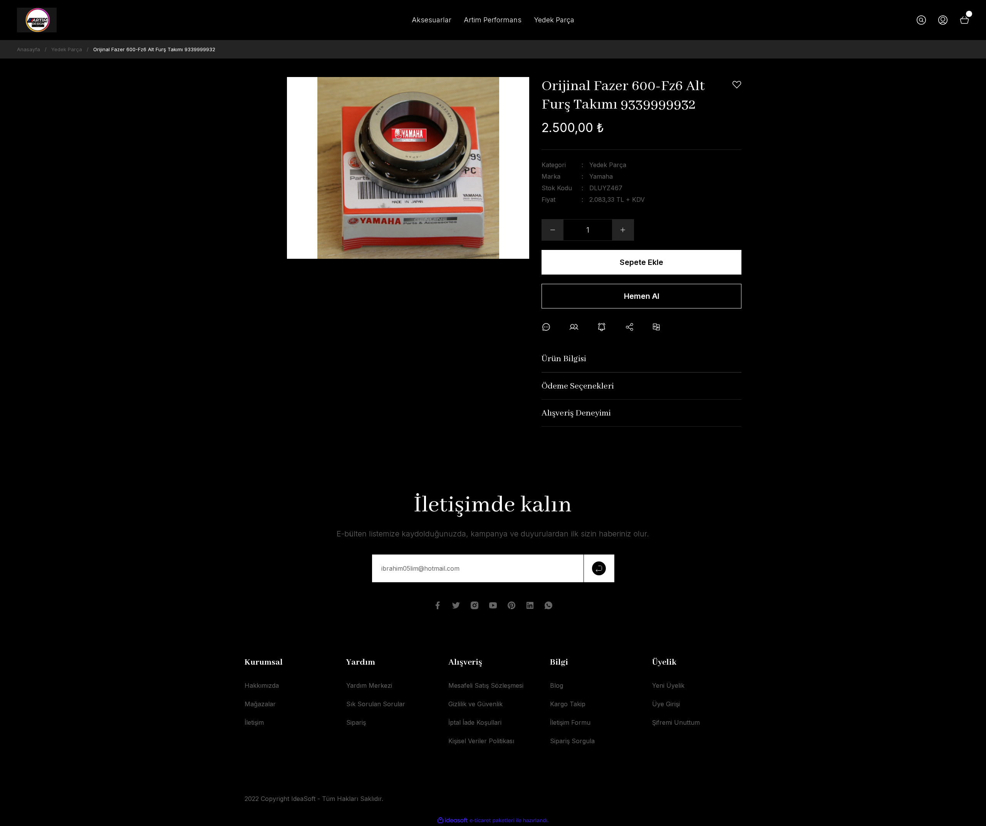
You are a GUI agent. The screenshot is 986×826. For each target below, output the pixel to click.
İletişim (254, 722)
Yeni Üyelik (668, 685)
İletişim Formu (570, 722)
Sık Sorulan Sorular (375, 704)
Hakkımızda (262, 685)
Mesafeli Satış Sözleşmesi (485, 685)
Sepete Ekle (641, 262)
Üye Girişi (666, 704)
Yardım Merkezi (369, 685)
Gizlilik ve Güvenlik (475, 704)
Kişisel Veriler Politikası (481, 741)
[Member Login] (942, 20)
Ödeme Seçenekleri (578, 386)
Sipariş (356, 722)
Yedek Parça (607, 165)
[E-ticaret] (492, 820)
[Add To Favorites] (736, 84)
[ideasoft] (452, 820)
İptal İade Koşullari (474, 722)
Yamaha (601, 176)
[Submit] (599, 568)
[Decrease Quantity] (552, 229)
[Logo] (37, 20)
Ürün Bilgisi (564, 359)
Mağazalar (260, 704)
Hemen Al (641, 296)
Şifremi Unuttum (676, 722)
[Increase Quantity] (623, 229)
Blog (556, 685)
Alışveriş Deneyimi (576, 413)
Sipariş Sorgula (572, 741)
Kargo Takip (567, 704)
